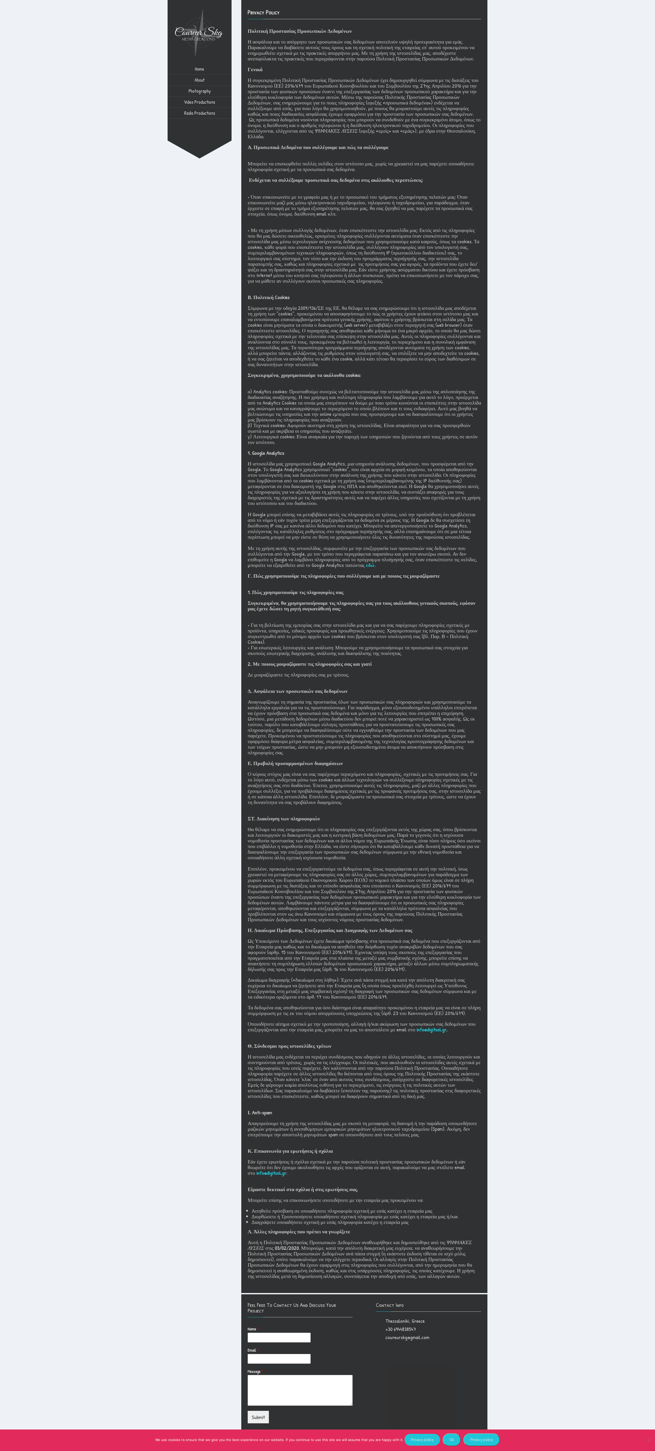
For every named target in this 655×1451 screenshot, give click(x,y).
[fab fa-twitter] (210, 124)
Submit (258, 1417)
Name (253, 1329)
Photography (200, 91)
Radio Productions (199, 113)
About (199, 80)
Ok (452, 1439)
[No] (648, 1440)
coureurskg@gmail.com (407, 1337)
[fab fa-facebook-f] (189, 124)
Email (253, 1350)
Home (199, 69)
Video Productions (199, 102)
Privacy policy (422, 1439)
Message (255, 1371)
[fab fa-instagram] (199, 124)
